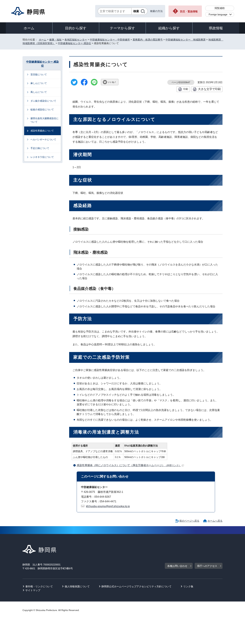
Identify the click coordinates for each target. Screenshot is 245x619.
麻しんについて (38, 83)
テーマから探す (122, 28)
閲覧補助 (220, 8)
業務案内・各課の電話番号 (148, 39)
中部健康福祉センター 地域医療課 (186, 39)
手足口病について (39, 148)
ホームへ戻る (215, 520)
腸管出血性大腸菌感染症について (44, 120)
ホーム (29, 28)
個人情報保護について (77, 586)
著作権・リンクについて (39, 586)
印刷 (185, 89)
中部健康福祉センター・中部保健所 (110, 39)
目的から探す (75, 28)
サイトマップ (32, 590)
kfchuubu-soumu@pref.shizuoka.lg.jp (108, 506)
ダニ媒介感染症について (43, 101)
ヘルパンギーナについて (43, 139)
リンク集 (188, 586)
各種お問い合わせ (177, 565)
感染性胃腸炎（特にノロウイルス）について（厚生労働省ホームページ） (129, 465)
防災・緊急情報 (189, 11)
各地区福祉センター (75, 39)
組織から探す (169, 28)
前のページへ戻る (189, 520)
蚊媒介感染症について (42, 109)
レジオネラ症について (42, 157)
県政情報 (216, 28)
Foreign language (218, 14)
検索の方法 (156, 11)
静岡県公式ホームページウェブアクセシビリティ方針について (137, 586)
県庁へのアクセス (207, 565)
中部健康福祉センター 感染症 (74, 43)
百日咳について (38, 74)
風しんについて (38, 92)
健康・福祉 (55, 39)
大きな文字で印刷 (209, 89)
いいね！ (112, 82)
